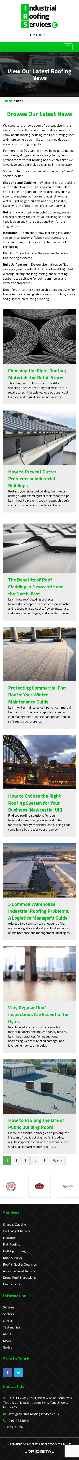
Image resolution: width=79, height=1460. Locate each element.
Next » (57, 1160)
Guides (7, 1347)
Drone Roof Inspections (19, 1277)
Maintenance (11, 1284)
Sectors (8, 1314)
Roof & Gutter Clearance (20, 1264)
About (7, 1334)
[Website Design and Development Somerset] (39, 1451)
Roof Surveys (12, 1257)
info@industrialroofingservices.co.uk (34, 1413)
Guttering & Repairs (16, 1231)
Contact (8, 1320)
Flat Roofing (11, 1244)
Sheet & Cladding (14, 1224)
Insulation (9, 1237)
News (7, 1340)
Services (8, 1307)
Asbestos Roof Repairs (19, 1271)
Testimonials (12, 1327)
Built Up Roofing (14, 1251)
